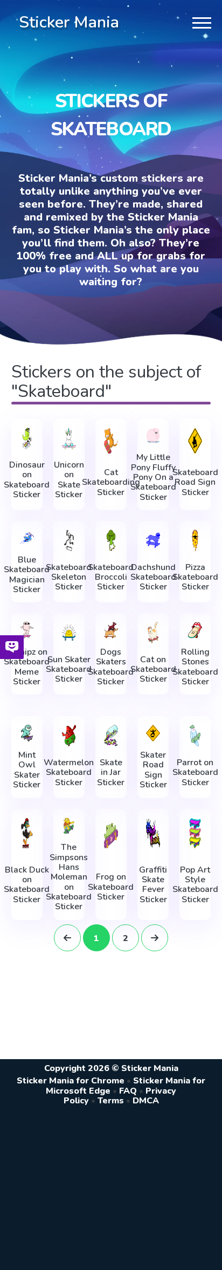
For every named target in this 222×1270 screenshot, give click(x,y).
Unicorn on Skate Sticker (69, 480)
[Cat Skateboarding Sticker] (111, 441)
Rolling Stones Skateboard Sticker (195, 667)
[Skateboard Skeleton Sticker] (69, 540)
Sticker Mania (69, 22)
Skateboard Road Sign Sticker (195, 482)
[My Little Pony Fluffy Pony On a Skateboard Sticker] (153, 436)
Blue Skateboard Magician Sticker (27, 575)
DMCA (146, 1101)
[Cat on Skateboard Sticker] (153, 632)
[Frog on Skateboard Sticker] (111, 835)
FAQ (128, 1091)
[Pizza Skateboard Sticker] (195, 540)
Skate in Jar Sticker (110, 772)
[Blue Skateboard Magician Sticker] (26, 538)
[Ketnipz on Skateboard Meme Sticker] (26, 630)
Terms (111, 1101)
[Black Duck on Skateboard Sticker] (26, 833)
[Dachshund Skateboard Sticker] (153, 540)
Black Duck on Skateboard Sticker (27, 885)
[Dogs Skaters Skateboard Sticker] (111, 630)
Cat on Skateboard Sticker (153, 669)
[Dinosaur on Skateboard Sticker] (26, 438)
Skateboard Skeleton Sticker (69, 577)
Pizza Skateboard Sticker (195, 577)
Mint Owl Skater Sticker (26, 770)
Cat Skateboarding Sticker (111, 482)
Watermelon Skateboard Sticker (69, 772)
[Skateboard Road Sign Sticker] (195, 441)
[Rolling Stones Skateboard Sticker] (195, 630)
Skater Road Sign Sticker (153, 770)
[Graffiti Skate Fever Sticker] (153, 833)
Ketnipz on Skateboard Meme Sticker (27, 667)
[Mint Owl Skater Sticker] (26, 733)
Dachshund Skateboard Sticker (153, 577)
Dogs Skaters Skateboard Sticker (111, 667)
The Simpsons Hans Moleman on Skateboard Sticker (69, 877)
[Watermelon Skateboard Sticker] (69, 735)
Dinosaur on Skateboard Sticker (27, 480)
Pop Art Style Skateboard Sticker (195, 885)
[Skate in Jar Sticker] (111, 735)
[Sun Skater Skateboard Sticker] (69, 632)
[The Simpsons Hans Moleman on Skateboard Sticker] (69, 826)
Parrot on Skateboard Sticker (195, 772)
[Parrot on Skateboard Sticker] (195, 735)
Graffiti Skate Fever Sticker (153, 885)
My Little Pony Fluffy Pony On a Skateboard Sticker (153, 477)
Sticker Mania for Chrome (70, 1081)
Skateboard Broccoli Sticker (111, 577)
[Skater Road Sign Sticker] (153, 733)
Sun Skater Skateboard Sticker (69, 669)
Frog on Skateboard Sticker (111, 887)
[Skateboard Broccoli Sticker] (111, 540)
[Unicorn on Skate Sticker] (69, 438)
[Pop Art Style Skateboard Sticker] (195, 833)
